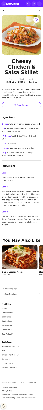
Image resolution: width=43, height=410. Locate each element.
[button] (3, 3)
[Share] (40, 11)
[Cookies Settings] (3, 406)
